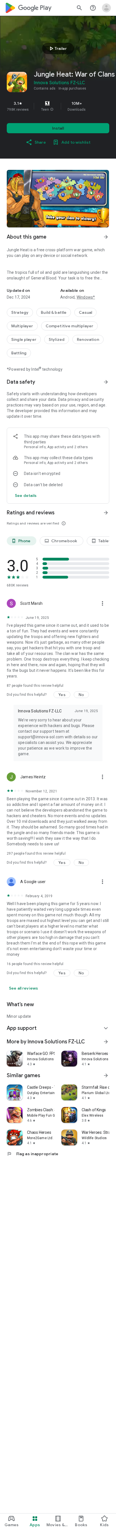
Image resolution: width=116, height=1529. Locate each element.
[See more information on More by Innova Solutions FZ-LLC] (106, 1041)
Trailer (57, 48)
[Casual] (85, 312)
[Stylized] (56, 339)
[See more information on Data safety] (106, 382)
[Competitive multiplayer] (69, 326)
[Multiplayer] (22, 326)
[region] (58, 106)
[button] (51, 110)
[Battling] (19, 353)
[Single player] (24, 339)
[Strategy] (20, 312)
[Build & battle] (53, 312)
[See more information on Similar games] (106, 1075)
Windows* (86, 297)
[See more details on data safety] (26, 495)
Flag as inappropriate (32, 1153)
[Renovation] (88, 339)
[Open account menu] (106, 8)
